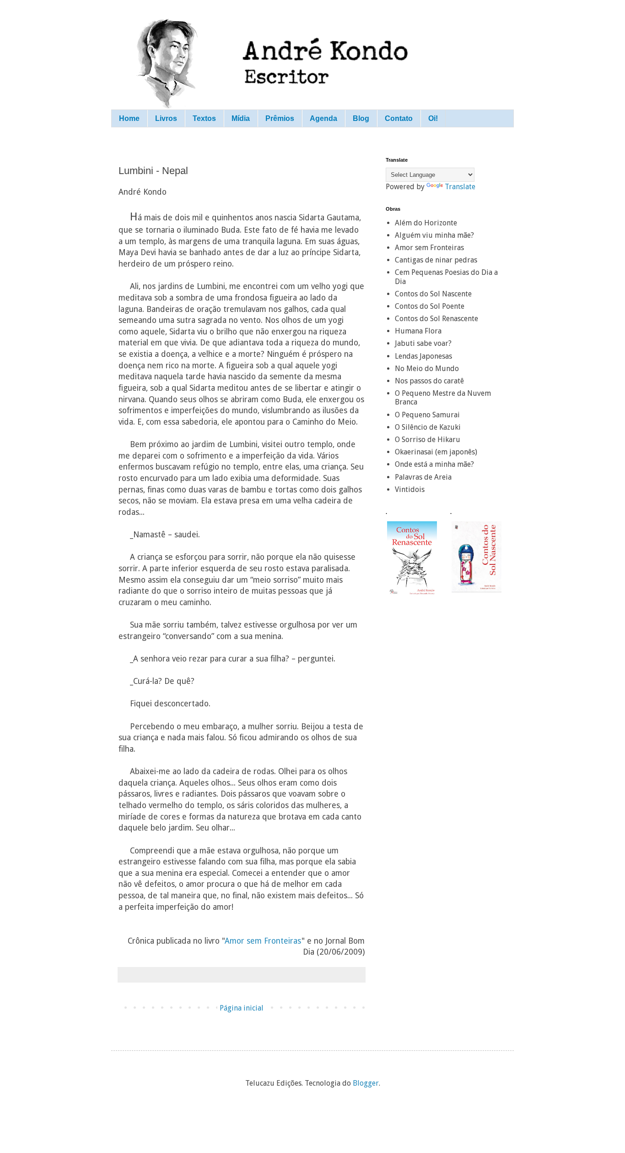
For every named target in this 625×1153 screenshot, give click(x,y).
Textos (204, 118)
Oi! (433, 118)
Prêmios (279, 118)
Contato (399, 118)
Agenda (323, 118)
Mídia (241, 118)
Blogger (366, 1083)
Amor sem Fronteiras (263, 940)
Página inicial (242, 1008)
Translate (460, 186)
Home (129, 118)
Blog (361, 118)
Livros (166, 118)
